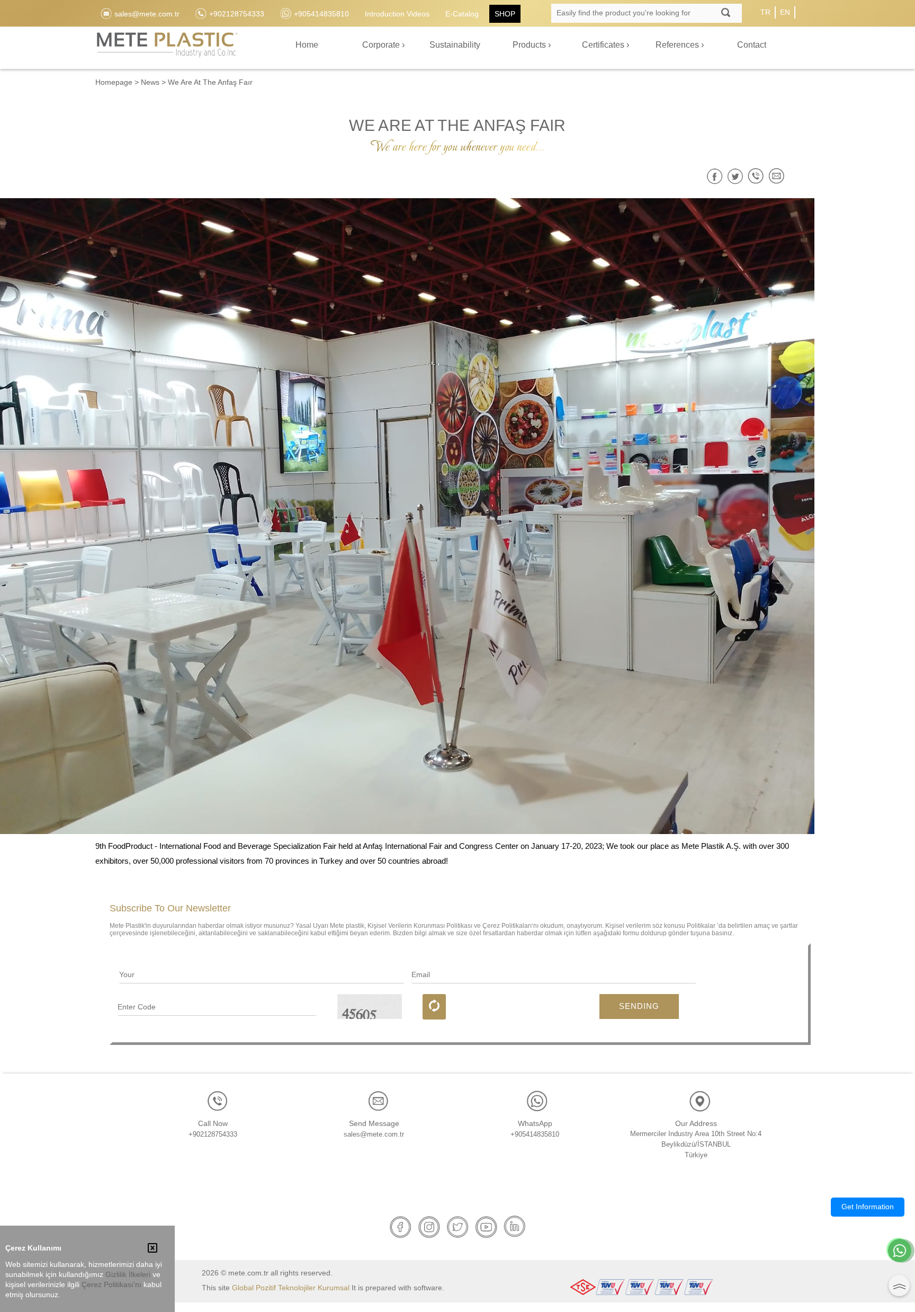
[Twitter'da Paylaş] (735, 176)
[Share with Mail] (776, 176)
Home (306, 44)
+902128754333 (213, 1134)
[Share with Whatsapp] (756, 176)
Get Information (867, 1206)
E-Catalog (462, 14)
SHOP (505, 14)
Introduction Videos (397, 14)
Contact (751, 44)
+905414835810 (534, 1134)
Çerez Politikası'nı (111, 1285)
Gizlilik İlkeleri (127, 1275)
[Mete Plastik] (166, 51)
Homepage (113, 82)
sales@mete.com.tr (374, 1134)
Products (530, 44)
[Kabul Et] (152, 1249)
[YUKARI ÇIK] (899, 1285)
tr (765, 12)
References (678, 44)
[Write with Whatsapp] (899, 1251)
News (150, 82)
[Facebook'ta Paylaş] (714, 176)
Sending (639, 1005)
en (785, 12)
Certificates (604, 44)
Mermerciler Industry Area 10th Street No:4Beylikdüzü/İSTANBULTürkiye (695, 1144)
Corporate (382, 44)
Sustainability (454, 44)
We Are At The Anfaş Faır (210, 82)
